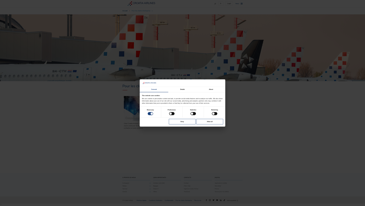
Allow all (210, 121)
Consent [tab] (154, 89)
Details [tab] (182, 89)
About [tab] (211, 89)
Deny (182, 121)
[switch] (172, 113)
